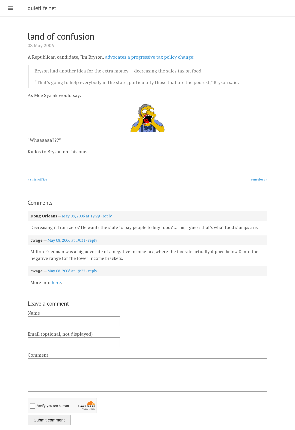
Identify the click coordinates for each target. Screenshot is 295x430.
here (56, 282)
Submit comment (49, 420)
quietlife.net (42, 8)
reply (107, 216)
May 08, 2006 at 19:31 (66, 240)
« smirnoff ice (37, 179)
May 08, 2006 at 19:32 (66, 271)
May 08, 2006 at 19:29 (81, 216)
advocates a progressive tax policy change (149, 57)
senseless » (259, 179)
